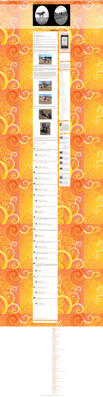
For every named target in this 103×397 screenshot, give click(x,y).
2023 (61, 75)
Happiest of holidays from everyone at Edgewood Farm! (59, 349)
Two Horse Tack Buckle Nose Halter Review (64, 109)
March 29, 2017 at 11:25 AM (40, 240)
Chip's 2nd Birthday (55, 329)
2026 (61, 72)
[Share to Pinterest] (45, 143)
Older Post (55, 321)
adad (53, 391)
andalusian (36, 144)
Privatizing (54, 366)
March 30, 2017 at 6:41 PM (44, 211)
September (62, 86)
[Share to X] (44, 143)
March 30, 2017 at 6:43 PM (44, 235)
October (62, 85)
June (62, 89)
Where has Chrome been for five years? (57, 334)
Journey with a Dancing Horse (43, 3)
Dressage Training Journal (56, 363)
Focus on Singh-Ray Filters (56, 378)
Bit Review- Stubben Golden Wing (65, 145)
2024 (61, 74)
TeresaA (38, 154)
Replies (37, 153)
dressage (39, 144)
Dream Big (54, 346)
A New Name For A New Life (56, 344)
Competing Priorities (63, 105)
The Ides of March (63, 100)
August (62, 87)
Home (45, 321)
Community (62, 106)
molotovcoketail (54, 395)
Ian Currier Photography (56, 390)
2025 (61, 73)
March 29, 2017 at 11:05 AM (40, 228)
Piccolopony (37, 194)
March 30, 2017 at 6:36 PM (44, 154)
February (62, 112)
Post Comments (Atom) (47, 324)
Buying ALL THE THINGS (55, 359)
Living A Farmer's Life (55, 336)
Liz (35, 297)
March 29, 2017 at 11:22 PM (42, 275)
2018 (61, 81)
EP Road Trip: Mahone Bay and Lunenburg (57, 386)
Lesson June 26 (54, 364)
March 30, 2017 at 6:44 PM (44, 257)
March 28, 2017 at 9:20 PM (43, 148)
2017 (61, 82)
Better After (54, 353)
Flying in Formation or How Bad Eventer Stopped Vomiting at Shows (60, 371)
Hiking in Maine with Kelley (56, 356)
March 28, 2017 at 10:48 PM (41, 183)
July (61, 88)
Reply (36, 151)
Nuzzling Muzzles (37, 148)
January (62, 113)
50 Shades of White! (55, 376)
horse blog (42, 144)
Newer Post (35, 321)
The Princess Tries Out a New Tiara (64, 101)
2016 (61, 114)
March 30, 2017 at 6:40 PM (44, 200)
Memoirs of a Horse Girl (56, 368)
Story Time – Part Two (55, 354)
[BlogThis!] (43, 143)
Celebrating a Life (65, 167)
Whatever (64, 156)
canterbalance (54, 383)
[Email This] (42, 143)
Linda (36, 240)
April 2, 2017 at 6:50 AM (39, 297)
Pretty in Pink (54, 339)
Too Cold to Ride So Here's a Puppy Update (64, 107)
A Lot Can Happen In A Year (56, 369)
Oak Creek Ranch (37, 205)
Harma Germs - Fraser (55, 388)
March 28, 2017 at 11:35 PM (42, 194)
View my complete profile (63, 132)
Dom (36, 228)
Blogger (60, 395)
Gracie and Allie (55, 358)
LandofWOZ (36, 275)
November (62, 84)
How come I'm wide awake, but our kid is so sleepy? (58, 381)
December (62, 83)
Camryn (36, 183)
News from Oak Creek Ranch (56, 341)
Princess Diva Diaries (55, 351)
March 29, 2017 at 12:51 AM (43, 205)
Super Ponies (54, 373)
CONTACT (54, 331)
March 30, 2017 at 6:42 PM (44, 223)
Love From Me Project (55, 393)
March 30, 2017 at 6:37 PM (44, 166)
